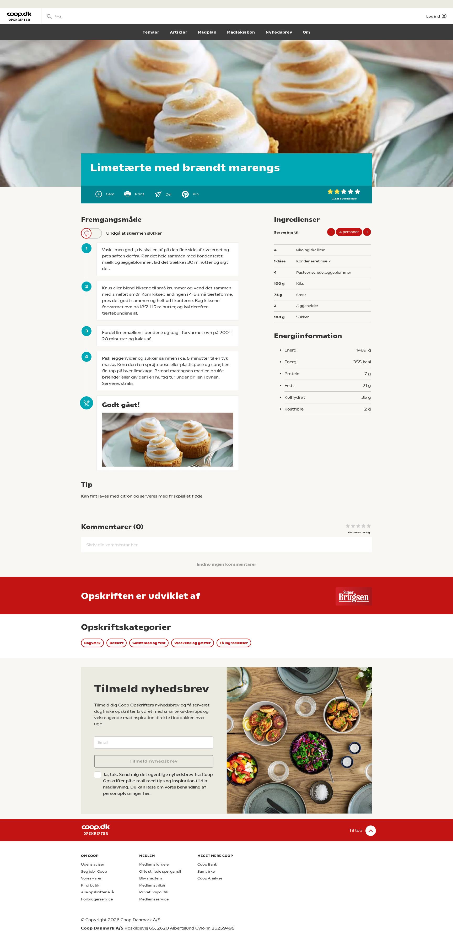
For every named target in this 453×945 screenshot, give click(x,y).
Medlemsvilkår (152, 885)
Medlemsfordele (154, 864)
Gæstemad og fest (148, 643)
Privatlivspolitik (153, 892)
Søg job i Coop (94, 871)
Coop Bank (207, 864)
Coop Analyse (209, 878)
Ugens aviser (92, 864)
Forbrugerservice (97, 899)
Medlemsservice (154, 899)
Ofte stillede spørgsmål (160, 871)
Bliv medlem (150, 878)
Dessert (116, 643)
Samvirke (206, 871)
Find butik (90, 885)
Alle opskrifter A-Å (97, 892)
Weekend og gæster (192, 643)
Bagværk (92, 643)
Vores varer (91, 878)
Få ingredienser (234, 643)
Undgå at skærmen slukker (134, 233)
